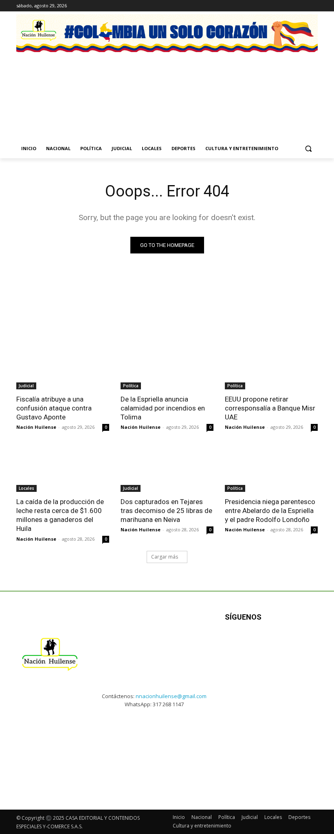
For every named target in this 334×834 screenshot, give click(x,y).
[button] (308, 148)
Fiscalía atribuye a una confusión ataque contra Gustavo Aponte (54, 408)
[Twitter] (313, 6)
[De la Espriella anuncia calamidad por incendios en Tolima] (167, 366)
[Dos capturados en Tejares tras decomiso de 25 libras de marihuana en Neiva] (167, 468)
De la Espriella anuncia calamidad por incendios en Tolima (163, 408)
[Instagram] (290, 6)
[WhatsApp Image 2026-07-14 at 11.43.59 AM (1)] (206, 86)
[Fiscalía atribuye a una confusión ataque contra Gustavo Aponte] (62, 366)
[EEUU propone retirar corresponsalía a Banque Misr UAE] (271, 366)
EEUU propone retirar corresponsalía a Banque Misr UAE (270, 408)
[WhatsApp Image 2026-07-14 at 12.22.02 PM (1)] (286, 86)
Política (130, 386)
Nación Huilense (36, 427)
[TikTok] (301, 6)
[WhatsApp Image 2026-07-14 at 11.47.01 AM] (47, 86)
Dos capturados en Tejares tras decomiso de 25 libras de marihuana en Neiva (166, 511)
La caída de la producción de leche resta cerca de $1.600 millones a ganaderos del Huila (60, 515)
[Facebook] (279, 6)
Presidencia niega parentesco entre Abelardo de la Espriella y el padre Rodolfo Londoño (270, 511)
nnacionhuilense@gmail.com (171, 696)
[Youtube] (305, 642)
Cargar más (164, 556)
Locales (26, 488)
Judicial (26, 386)
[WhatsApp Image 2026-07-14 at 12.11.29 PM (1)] (127, 86)
